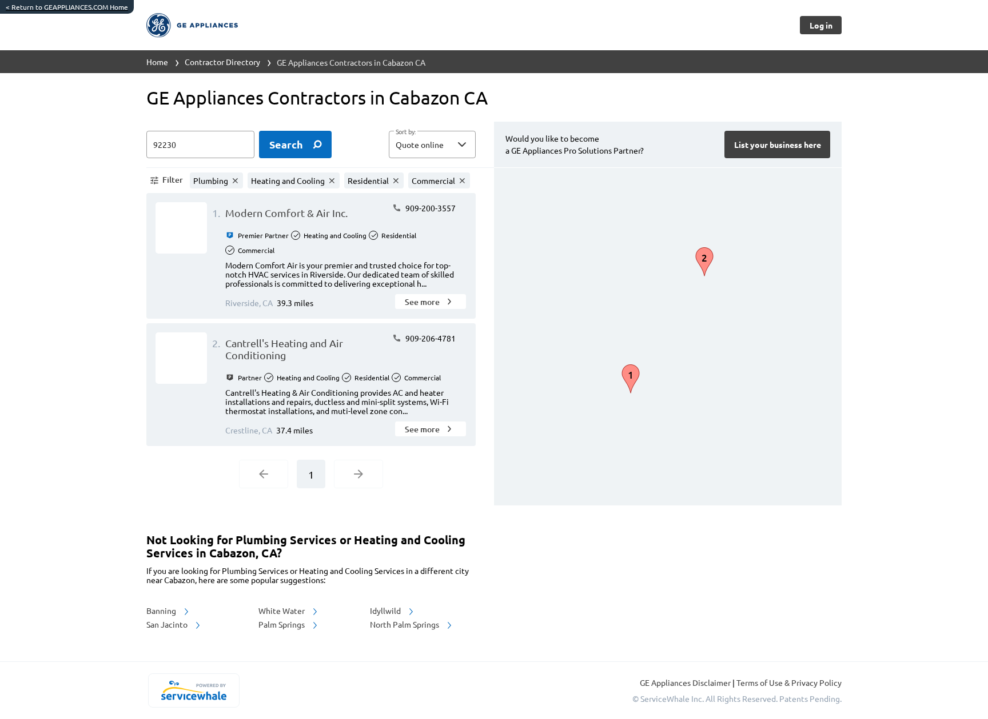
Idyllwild (386, 610)
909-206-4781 (430, 338)
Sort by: (406, 132)
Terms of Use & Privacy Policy (789, 682)
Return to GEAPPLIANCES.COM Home (67, 6)
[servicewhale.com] (193, 690)
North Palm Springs (405, 624)
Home (157, 62)
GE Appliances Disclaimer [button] (686, 682)
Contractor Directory (222, 62)
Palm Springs (282, 624)
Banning (162, 610)
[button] (432, 144)
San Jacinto (167, 624)
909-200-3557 (430, 208)
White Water (282, 610)
